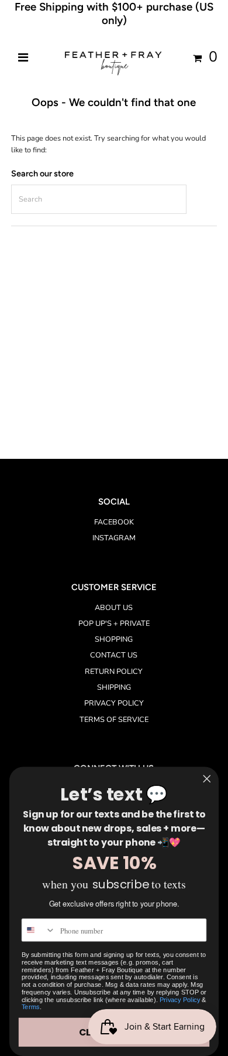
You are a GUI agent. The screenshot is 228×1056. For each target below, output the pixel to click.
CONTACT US (113, 655)
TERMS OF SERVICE (114, 719)
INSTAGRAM (114, 538)
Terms (31, 1007)
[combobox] (38, 930)
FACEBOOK (114, 522)
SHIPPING (114, 687)
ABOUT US (114, 607)
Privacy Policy (180, 999)
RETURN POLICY (114, 671)
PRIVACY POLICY (114, 703)
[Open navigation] (22, 58)
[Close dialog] (207, 779)
